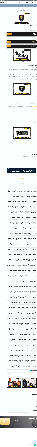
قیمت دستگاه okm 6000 (34, 312)
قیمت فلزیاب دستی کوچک (29, 344)
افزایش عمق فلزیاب (17, 202)
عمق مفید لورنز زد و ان (15, 271)
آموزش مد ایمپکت (11, 197)
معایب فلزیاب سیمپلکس (25, 365)
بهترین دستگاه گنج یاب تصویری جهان (14, 211)
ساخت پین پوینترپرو (10, 259)
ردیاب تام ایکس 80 (29, 254)
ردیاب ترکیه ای (22, 254)
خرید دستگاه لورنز (29, 228)
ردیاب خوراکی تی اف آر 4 (26, 255)
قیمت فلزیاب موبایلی (27, 350)
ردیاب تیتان (30, 255)
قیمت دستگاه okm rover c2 (10, 312)
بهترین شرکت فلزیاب (34, 213)
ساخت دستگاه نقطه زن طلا (22, 260)
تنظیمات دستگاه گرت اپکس (33, 223)
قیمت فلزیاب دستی (34, 344)
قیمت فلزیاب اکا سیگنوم (24, 339)
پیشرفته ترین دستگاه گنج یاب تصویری (33, 216)
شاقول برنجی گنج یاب (29, 264)
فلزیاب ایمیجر (35, 280)
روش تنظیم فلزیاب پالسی (34, 259)
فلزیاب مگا (30, 301)
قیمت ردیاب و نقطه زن (16, 335)
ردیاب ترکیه (26, 254)
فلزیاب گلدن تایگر (26, 296)
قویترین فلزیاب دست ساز (20, 308)
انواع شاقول (35, 207)
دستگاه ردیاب (11, 234)
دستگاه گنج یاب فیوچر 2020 (33, 248)
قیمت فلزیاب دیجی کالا (15, 344)
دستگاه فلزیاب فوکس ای (17, 243)
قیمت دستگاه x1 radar (28, 313)
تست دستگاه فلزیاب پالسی (28, 217)
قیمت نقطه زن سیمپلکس (22, 354)
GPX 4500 (19, 190)
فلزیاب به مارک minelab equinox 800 (33, 281)
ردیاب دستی (17, 255)
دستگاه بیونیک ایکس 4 (29, 234)
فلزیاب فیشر (26, 292)
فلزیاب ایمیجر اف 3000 (26, 280)
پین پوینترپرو (27, 216)
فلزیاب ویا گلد (9, 307)
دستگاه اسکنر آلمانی (10, 232)
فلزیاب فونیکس (29, 292)
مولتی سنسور (11, 365)
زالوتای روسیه (15, 259)
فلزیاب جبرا (22, 285)
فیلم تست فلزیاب (24, 308)
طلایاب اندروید (14, 266)
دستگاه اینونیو (11, 233)
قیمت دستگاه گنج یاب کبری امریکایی (12, 328)
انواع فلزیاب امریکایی (23, 207)
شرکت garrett (17, 264)
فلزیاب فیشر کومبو (21, 292)
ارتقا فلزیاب (27, 184)
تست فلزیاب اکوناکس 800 (28, 218)
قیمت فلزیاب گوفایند (29, 349)
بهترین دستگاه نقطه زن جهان (26, 150)
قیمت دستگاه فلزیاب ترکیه (10, 318)
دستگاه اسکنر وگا (29, 233)
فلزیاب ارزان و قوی (34, 276)
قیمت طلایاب (30, 338)
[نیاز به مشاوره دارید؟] (22, 46)
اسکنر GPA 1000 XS (34, 200)
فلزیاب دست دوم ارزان (21, 286)
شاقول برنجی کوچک (34, 264)
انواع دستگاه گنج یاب (16, 206)
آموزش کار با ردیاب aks (27, 197)
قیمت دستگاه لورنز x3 (14, 329)
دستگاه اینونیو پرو (34, 234)
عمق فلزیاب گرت (19, 270)
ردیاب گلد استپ (26, 68)
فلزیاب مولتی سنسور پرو (21, 303)
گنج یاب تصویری (10, 356)
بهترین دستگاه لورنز (21, 212)
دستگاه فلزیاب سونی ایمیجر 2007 (28, 243)
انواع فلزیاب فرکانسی (18, 207)
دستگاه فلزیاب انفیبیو (9, 238)
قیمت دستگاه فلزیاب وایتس (27, 323)
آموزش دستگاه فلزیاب (16, 195)
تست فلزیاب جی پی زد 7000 (22, 218)
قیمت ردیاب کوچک (21, 334)
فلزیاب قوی (35, 74)
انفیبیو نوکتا (31, 206)
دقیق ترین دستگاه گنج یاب (34, 250)
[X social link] (34, 370)
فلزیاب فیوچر (18, 292)
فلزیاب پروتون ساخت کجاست (24, 282)
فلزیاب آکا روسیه (27, 275)
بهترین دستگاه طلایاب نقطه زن (33, 211)
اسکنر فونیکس (22, 201)
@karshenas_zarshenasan (21, 178)
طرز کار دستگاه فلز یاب (14, 265)
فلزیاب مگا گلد (27, 301)
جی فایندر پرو (13, 227)
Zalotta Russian (26, 195)
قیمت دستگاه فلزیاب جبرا (21, 319)
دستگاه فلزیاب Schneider (20, 238)
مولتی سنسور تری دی (29, 366)
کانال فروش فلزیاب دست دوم (33, 356)
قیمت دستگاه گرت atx (9, 323)
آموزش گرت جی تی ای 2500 (17, 197)
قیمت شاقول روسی (34, 338)
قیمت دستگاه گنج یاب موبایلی (26, 329)
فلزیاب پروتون (29, 282)
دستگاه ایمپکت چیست (16, 233)
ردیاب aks (22, 250)
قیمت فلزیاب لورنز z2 (15, 349)
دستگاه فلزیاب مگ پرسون (11, 244)
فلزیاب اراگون (16, 275)
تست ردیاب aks (23, 217)
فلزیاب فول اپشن (16, 422)
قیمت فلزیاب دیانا (24, 344)
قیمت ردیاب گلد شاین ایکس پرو (33, 335)
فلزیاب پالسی (24, 281)
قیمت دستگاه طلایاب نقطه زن (16, 317)
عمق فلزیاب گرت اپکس (15, 270)
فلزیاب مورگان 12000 (25, 302)
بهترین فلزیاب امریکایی (24, 213)
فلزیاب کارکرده (11, 292)
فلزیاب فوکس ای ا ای (34, 292)
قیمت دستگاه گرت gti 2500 (33, 324)
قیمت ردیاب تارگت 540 (34, 333)
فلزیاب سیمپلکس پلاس (34, 291)
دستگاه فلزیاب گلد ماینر (22, 244)
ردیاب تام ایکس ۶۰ (34, 254)
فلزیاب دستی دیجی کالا (19, 287)
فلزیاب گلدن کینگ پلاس (13, 296)
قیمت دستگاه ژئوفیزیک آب (28, 317)
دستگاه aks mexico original (33, 232)
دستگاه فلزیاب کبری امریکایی (33, 244)
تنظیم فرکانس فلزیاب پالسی (22, 222)
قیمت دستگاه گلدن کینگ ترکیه (21, 324)
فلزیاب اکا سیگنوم (15, 276)
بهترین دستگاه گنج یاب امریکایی (20, 211)
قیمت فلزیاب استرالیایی (29, 339)
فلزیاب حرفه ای (9, 285)
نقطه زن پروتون (24, 367)
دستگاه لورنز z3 (28, 248)
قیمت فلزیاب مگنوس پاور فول (33, 350)
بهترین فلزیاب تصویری (14, 213)
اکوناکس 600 (10, 202)
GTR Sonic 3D (13, 190)
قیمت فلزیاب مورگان (23, 350)
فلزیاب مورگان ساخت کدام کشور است (33, 303)
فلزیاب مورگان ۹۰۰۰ (11, 302)
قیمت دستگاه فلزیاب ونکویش (15, 323)
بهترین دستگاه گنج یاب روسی (26, 212)
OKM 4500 (9, 191)
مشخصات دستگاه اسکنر (28, 361)
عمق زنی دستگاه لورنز (20, 269)
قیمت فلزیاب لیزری (10, 349)
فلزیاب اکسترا (11, 276)
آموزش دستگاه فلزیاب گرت (33, 196)
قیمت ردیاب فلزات (34, 334)
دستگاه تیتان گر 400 (20, 234)
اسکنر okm (30, 200)
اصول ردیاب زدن (27, 202)
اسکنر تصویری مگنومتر (18, 200)
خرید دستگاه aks (9, 227)
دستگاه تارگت (25, 234)
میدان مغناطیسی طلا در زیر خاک (24, 366)
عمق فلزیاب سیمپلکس (24, 270)
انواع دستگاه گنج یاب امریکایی (10, 206)
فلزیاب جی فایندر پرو (13, 285)
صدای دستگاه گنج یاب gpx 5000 (25, 265)
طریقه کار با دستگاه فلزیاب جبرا (27, 266)
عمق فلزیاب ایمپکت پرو (29, 270)
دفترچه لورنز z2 (8, 249)
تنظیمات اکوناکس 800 (17, 222)
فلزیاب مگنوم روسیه (34, 302)
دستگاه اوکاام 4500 (21, 233)
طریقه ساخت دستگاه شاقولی (33, 266)
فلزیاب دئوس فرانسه (26, 286)
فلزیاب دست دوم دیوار (16, 286)
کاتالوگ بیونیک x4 (26, 355)
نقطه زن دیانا (11, 367)
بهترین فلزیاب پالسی (19, 213)
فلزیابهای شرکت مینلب (34, 308)
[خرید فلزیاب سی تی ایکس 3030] (22, 34)
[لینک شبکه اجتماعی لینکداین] (31, 370)
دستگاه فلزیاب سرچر (34, 243)
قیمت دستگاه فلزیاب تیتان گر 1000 (27, 319)
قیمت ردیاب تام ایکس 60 (29, 333)
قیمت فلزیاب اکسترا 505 (19, 339)
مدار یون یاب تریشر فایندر (21, 360)
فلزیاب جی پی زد (18, 285)
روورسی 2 (18, 259)
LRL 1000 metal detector (23, 191)
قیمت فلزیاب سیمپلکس (17, 345)
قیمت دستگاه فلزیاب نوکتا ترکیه (33, 323)
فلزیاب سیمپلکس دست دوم (28, 291)
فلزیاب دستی (24, 287)
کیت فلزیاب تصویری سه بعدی (27, 356)
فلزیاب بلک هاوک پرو (12, 280)
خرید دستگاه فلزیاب (34, 228)
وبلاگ (25, 420)
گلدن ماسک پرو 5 (17, 356)
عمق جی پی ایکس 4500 (34, 269)
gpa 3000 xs (23, 190)
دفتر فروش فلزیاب (30, 249)
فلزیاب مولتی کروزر (16, 303)
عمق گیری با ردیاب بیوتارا (28, 271)
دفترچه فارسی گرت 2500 (13, 249)
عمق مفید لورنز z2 (19, 271)
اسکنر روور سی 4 (34, 201)
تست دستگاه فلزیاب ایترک (34, 217)
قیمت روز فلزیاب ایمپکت (11, 335)
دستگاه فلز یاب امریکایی (30, 238)
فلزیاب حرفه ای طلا (34, 286)
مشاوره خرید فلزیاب (15, 360)
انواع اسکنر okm (27, 206)
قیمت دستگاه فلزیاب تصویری (33, 319)
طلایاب (17, 266)
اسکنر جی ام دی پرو (13, 200)
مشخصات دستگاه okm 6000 (33, 361)
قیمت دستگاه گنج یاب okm (10, 324)
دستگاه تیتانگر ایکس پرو (15, 234)
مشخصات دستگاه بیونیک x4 (22, 361)
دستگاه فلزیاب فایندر (22, 243)
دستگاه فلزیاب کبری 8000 (11, 243)
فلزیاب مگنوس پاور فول (18, 301)
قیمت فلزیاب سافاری (28, 345)
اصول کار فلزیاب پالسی (22, 202)
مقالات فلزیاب (4, 18)
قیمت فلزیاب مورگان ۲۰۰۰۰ (18, 350)
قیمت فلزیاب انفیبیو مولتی (28, 340)
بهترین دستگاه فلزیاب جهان (27, 211)
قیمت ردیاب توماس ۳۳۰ (23, 333)
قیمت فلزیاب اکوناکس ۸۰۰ (34, 340)
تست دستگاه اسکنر (14, 216)
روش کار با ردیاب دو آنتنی (23, 259)
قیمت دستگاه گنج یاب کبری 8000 (19, 328)
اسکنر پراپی (23, 200)
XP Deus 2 (35, 195)
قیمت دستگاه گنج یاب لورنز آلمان (33, 329)
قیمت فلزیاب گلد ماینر (34, 349)
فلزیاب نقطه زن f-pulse (11, 303)
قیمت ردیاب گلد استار (16, 334)
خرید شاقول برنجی (25, 228)
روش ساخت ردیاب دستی (28, 259)
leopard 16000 (34, 191)
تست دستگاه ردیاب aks (9, 216)
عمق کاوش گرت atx (10, 270)
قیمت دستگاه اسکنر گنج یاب (17, 313)
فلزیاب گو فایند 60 (15, 297)
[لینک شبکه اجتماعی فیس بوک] (36, 370)
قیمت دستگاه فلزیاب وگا (21, 323)
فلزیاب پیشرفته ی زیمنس (19, 282)
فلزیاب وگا (35, 307)
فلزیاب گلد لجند (34, 296)
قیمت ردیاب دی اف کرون (12, 333)
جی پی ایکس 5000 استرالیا (18, 227)
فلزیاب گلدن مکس (23, 297)
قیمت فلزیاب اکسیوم (13, 339)
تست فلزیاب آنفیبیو (13, 217)
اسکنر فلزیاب (26, 201)
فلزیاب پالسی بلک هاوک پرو (19, 281)
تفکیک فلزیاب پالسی (27, 222)
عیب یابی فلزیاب (10, 271)
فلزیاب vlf (35, 275)
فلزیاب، (21, 182)
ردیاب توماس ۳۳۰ (10, 254)
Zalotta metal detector (31, 195)
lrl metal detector (18, 191)
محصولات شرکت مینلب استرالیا (26, 360)
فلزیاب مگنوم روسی (9, 301)
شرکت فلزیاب (14, 264)
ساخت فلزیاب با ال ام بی (13, 260)
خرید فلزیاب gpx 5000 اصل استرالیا (16, 228)
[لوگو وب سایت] (18, 2)
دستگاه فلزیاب (22, 184)
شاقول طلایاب (21, 264)
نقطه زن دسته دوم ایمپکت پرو (16, 367)
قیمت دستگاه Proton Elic (34, 313)
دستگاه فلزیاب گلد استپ (28, 244)
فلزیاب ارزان (13, 275)
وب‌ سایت (36, 406)
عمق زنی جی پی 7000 (24, 269)
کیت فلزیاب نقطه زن (21, 356)
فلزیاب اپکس (20, 275)
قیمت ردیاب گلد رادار (12, 334)
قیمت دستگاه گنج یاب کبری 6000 (26, 328)
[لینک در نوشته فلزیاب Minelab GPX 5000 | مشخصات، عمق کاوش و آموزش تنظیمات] (29, 383)
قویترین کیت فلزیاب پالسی (14, 308)
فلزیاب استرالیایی (29, 276)
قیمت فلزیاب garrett (18, 338)
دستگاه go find (23, 232)
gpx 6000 (16, 190)
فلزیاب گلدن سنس (22, 296)
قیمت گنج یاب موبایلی (34, 354)
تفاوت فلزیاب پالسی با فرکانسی (33, 222)
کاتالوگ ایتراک (30, 355)
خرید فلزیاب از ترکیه (10, 228)
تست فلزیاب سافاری (17, 218)
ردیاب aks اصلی (19, 250)
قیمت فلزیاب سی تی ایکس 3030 (22, 345)
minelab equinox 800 (13, 191)
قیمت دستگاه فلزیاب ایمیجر (22, 318)
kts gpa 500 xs (9, 190)
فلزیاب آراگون (32, 275)
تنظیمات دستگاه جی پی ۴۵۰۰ (11, 222)
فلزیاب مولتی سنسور (26, 303)
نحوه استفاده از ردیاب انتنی (18, 366)
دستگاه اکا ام (25, 233)
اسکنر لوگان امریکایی (14, 201)
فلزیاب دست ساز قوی (28, 287)
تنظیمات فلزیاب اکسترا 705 (28, 223)
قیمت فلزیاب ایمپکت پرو (18, 340)
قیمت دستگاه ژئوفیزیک (34, 317)
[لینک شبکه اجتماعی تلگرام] (30, 370)
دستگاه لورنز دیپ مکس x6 (23, 248)
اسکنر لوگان (19, 201)
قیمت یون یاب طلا (34, 355)
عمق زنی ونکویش (15, 269)
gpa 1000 (29, 190)
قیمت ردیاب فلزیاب (29, 334)
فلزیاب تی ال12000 (29, 285)
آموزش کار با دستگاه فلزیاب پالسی (33, 197)
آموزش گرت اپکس (22, 197)
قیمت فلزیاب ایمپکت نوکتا (12, 340)
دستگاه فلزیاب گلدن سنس (16, 244)
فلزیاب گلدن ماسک (34, 297)
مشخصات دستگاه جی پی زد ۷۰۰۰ (15, 361)
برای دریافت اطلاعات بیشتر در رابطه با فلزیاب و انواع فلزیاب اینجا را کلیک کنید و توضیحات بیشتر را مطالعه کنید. (21, 174)
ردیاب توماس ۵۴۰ (34, 255)
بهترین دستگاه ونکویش (16, 212)
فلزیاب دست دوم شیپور (10, 286)
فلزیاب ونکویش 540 (18, 307)
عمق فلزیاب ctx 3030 (10, 269)
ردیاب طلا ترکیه (8, 255)
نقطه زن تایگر (21, 367)
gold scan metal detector (34, 190)
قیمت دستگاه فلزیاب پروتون (16, 318)
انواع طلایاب (31, 207)
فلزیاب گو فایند (19, 297)
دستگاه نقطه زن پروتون (13, 248)
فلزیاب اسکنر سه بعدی (25, 276)
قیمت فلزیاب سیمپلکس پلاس (11, 345)
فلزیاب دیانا (15, 287)
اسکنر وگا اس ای (31, 202)
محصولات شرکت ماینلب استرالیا (33, 360)
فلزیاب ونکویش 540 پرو (13, 307)
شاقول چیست (25, 264)
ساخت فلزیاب (17, 260)
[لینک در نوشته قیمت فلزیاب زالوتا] (14, 383)
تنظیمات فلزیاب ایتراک (22, 223)
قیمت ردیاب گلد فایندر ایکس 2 (26, 335)
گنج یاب (13, 356)
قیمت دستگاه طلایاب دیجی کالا (22, 317)
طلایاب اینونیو (11, 266)
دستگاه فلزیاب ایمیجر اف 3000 (11, 239)
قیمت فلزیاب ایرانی (22, 340)
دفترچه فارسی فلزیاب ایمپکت (19, 249)
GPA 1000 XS (26, 190)
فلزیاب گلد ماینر (30, 296)
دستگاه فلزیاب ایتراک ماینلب (33, 239)
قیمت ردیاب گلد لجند (21, 335)
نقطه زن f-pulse (28, 367)
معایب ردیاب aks (34, 365)
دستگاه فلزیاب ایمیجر (23, 239)
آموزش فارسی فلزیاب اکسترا (23, 196)
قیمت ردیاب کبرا (25, 334)
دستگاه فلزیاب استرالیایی (15, 238)
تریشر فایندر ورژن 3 (23, 216)
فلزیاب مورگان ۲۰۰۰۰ (20, 302)
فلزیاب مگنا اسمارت (22, 301)
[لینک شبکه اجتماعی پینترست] (33, 370)
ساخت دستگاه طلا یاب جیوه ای (28, 260)
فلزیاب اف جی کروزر (20, 276)
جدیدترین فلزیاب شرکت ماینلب (33, 227)
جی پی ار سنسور (23, 227)
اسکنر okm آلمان (26, 200)
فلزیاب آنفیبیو (23, 275)
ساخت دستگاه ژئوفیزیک (34, 260)
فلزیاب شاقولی (23, 291)
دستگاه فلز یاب (34, 238)
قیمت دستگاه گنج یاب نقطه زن (20, 329)
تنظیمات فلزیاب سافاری (12, 223)
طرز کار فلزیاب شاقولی (9, 265)
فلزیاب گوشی (11, 297)
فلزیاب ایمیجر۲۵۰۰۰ (20, 280)
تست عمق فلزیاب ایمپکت (18, 217)
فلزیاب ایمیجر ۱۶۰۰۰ (30, 280)
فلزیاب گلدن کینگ (17, 296)
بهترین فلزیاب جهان (9, 213)
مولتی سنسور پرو (34, 366)
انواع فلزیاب (28, 207)
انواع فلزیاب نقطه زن (9, 207)
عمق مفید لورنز (24, 271)
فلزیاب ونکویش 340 (23, 307)
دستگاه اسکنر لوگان (34, 233)
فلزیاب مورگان (30, 302)
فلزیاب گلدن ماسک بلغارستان (29, 297)
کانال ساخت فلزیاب (11, 355)
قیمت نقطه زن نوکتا (11, 354)
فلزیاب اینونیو (16, 280)
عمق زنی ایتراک (29, 269)
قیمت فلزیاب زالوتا (10, 344)
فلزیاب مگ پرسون (34, 301)
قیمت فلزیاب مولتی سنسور (12, 350)
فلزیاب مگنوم (13, 301)
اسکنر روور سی (9, 200)
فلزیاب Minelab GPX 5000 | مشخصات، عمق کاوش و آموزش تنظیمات (29, 389)
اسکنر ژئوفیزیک (30, 201)
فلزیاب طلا (20, 291)
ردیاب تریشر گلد (18, 254)
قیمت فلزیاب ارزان (34, 339)
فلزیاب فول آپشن (4, 17)
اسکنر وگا (35, 202)
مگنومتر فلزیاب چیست (15, 365)
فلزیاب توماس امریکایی (34, 285)
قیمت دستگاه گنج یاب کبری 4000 (33, 328)
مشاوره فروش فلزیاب (11, 360)
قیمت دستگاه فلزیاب (10, 317)
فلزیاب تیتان (25, 285)
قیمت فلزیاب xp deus (9, 338)
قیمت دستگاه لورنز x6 (9, 329)
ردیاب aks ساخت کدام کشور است (13, 250)
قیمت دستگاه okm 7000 (28, 312)
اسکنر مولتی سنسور (9, 201)
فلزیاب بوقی (18, 6)
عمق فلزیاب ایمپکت (34, 270)
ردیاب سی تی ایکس (12, 255)
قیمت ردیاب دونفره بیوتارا (18, 333)
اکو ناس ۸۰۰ (14, 202)
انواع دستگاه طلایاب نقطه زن (22, 206)
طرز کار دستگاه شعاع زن (19, 265)
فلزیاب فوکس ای (12, 291)
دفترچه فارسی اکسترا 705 (25, 249)
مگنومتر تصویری (20, 365)
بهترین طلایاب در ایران (29, 213)
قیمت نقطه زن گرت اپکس (17, 354)
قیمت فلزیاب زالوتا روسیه (34, 345)
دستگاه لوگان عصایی (18, 248)
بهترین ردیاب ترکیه (11, 212)
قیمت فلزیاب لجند (24, 349)
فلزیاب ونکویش (27, 307)
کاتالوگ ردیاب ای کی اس (21, 355)
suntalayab (22, 11)
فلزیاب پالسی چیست (13, 281)
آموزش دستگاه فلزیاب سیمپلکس (10, 195)
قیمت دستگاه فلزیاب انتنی (34, 318)
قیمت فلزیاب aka (22, 338)
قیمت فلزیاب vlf (14, 338)
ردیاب (25, 250)
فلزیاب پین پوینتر (13, 282)
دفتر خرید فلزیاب (34, 249)
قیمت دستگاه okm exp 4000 (22, 312)
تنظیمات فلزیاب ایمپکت (17, 223)
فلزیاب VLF (36, 106)
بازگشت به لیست (21, 373)
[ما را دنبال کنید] (22, 41)
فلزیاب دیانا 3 (12, 287)
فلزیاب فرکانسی (16, 291)
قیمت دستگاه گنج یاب (15, 324)
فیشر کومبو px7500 (29, 308)
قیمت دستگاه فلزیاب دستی (15, 319)
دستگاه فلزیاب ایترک (28, 239)
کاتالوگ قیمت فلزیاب (16, 355)
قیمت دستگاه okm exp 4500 (16, 312)
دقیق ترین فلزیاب (28, 250)
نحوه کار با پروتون (12, 366)
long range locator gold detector (29, 191)
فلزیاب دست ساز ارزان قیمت (33, 287)
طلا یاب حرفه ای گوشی (21, 266)
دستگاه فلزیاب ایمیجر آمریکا (18, 239)
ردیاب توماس (15, 254)
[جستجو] (6, 2)
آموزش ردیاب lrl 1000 (28, 196)
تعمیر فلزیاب (17, 182)
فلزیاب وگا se (31, 307)
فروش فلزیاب (25, 184)
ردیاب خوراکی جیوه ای (21, 255)
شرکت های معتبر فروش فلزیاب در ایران (33, 265)
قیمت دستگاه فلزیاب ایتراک (28, 318)
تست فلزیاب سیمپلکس (12, 218)
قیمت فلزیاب (27, 338)
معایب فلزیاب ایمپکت (30, 365)
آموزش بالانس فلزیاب (21, 195)
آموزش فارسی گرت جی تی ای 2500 (16, 196)
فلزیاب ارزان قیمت (8, 275)
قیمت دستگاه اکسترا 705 (11, 313)
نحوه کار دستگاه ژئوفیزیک (34, 367)
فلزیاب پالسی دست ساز (34, 282)
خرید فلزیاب (21, 29)
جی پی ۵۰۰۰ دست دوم (28, 227)
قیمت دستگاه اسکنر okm (23, 313)
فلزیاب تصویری (9, 282)
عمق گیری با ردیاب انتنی (34, 271)
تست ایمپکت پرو (18, 216)
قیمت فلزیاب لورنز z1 (20, 349)
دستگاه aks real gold (28, 232)
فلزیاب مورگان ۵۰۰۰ (15, 302)
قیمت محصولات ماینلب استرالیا (28, 354)
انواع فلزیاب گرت (14, 207)
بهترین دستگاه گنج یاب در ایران (33, 212)
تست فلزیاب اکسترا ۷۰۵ (34, 218)
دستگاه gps (20, 232)
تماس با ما (25, 419)
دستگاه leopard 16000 (15, 232)
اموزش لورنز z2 (34, 206)
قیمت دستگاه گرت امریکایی (27, 324)
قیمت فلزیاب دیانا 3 (19, 344)
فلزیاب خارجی (30, 286)
